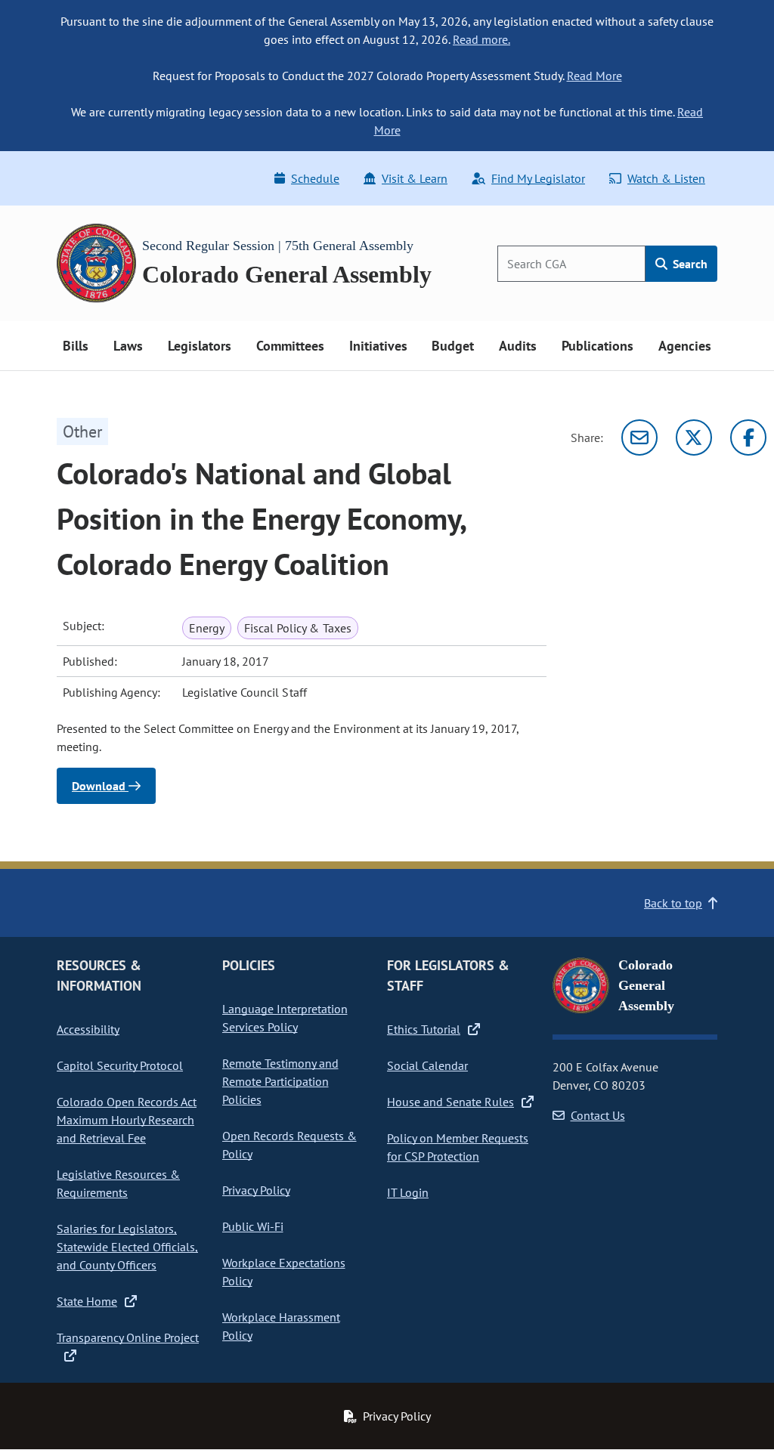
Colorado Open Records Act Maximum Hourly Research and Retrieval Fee (127, 1119)
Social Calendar (427, 1065)
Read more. (481, 39)
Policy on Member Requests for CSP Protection (457, 1147)
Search (688, 263)
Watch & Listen (666, 178)
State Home (87, 1301)
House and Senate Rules (450, 1101)
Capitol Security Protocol (120, 1065)
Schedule (315, 178)
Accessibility (88, 1029)
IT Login (408, 1192)
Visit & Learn (414, 178)
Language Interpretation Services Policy (285, 1017)
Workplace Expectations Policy (283, 1271)
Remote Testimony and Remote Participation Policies (280, 1081)
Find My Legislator (538, 178)
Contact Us (598, 1115)
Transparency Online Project (128, 1337)
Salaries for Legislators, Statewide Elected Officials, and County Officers (127, 1246)
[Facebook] (748, 437)
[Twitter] (694, 437)
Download (100, 785)
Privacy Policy (256, 1190)
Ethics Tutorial (423, 1029)
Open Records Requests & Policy (289, 1144)
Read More (594, 75)
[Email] (639, 437)
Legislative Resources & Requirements (118, 1183)
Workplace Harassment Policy (281, 1326)
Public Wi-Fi (252, 1226)
